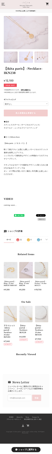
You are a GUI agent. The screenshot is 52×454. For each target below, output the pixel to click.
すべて (9, 239)
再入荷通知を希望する (26, 113)
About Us (20, 417)
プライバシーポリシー (14, 419)
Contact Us (35, 417)
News (27, 417)
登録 (37, 398)
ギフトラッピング (10, 99)
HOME (11, 417)
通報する (41, 219)
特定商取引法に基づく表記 (33, 419)
